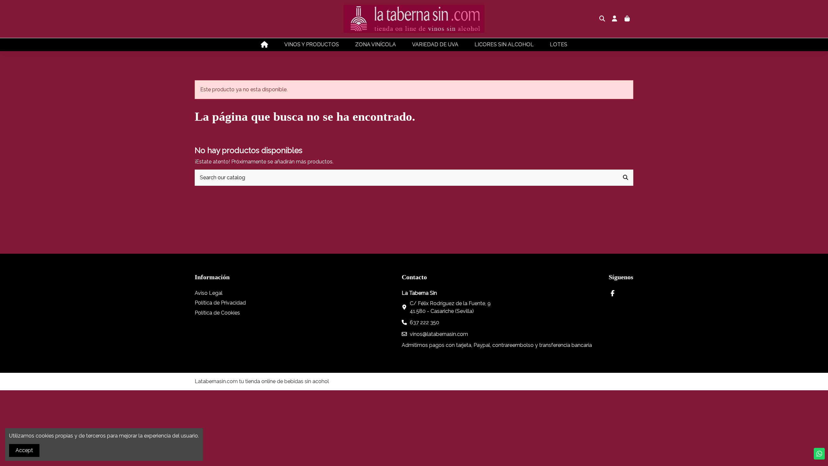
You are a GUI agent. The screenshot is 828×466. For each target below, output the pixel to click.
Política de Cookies (217, 313)
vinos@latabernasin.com (439, 334)
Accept (24, 450)
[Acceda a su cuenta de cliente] (614, 19)
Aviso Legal (209, 293)
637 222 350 (424, 322)
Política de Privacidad (220, 303)
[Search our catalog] (625, 178)
